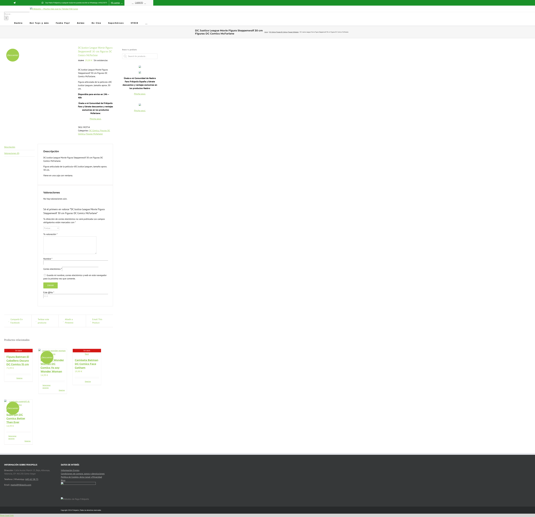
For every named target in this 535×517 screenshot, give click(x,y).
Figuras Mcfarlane (94, 133)
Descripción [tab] (9, 147)
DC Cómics (94, 130)
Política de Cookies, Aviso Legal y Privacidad (81, 477)
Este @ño (48, 292)
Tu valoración (50, 234)
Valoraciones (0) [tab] (11, 153)
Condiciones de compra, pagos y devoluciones (83, 473)
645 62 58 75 (31, 479)
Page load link (7, 515)
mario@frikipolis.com (21, 484)
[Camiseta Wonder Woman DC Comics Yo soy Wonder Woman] (52, 352)
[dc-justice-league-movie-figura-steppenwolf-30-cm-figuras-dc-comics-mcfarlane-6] (39, 64)
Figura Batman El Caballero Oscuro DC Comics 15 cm (17, 360)
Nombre (47, 258)
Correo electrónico (52, 269)
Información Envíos (70, 470)
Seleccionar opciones (46, 386)
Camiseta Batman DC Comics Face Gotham (86, 364)
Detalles (19, 378)
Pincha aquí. (95, 118)
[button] (146, 23)
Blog (63, 480)
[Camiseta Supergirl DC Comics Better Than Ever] (18, 403)
